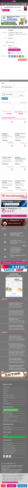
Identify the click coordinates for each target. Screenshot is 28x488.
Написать (11, 486)
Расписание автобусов (8, 397)
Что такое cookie (13, 483)
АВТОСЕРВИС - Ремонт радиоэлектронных (16, 241)
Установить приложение (11, 410)
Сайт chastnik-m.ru (7, 444)
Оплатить (5, 436)
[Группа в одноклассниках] (4, 456)
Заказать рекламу (7, 428)
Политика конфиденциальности (8, 463)
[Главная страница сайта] (8, 0)
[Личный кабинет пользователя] (25, 4)
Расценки (5, 434)
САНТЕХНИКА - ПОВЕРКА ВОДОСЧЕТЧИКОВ (16, 233)
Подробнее (14, 216)
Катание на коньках (6, 111)
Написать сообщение (14, 50)
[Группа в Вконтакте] (10, 456)
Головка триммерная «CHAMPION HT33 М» (18, 112)
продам (10, 30)
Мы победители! (15, 196)
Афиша (5, 393)
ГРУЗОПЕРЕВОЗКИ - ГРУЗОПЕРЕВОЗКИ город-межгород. (16, 249)
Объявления (6, 387)
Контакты (5, 401)
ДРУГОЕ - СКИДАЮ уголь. (16, 255)
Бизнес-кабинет (7, 426)
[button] (3, 287)
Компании (5, 391)
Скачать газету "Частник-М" (10, 421)
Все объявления (7, 262)
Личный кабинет (8, 412)
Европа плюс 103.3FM (8, 453)
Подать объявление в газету (10, 416)
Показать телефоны (13, 47)
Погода (5, 399)
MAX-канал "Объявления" (16, 53)
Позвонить (22, 486)
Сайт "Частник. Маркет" (9, 446)
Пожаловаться (23, 59)
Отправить (4, 98)
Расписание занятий (8, 395)
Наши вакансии (7, 403)
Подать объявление (21, 262)
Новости (5, 389)
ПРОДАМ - (5, 134)
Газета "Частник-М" (8, 442)
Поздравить (6, 418)
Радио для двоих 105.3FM (9, 451)
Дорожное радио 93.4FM (9, 448)
